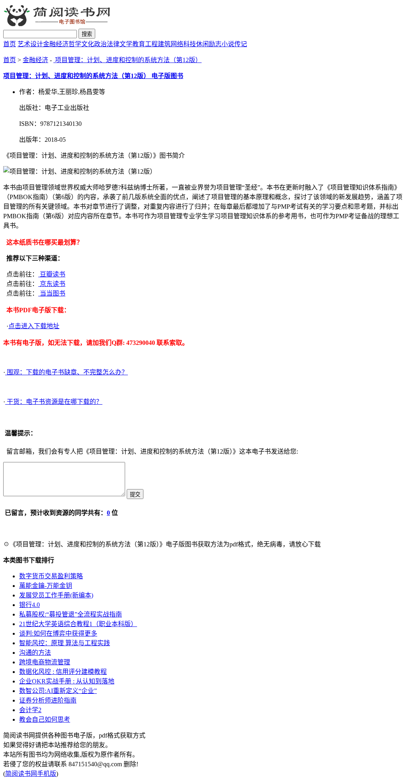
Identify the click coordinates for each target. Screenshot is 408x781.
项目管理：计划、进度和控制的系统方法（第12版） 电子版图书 (93, 75)
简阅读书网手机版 (30, 773)
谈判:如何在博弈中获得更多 (58, 633)
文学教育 (132, 44)
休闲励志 (209, 44)
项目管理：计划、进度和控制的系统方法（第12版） (127, 60)
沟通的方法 (35, 652)
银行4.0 (29, 604)
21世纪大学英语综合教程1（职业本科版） (78, 623)
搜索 (87, 34)
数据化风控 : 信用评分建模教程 (63, 671)
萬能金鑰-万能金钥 (45, 585)
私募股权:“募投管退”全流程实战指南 (70, 614)
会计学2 (30, 710)
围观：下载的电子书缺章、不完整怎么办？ (66, 372)
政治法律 (107, 44)
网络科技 (183, 44)
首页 (9, 44)
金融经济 (56, 44)
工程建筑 (158, 44)
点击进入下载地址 (33, 326)
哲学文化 (81, 44)
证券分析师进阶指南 (47, 700)
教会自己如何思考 (44, 719)
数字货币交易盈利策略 (51, 576)
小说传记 (234, 44)
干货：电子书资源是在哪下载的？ (53, 401)
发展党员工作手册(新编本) (56, 595)
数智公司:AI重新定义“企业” (58, 690)
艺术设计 (30, 44)
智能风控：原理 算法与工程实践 (64, 643)
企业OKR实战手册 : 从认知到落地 (66, 681)
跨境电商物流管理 (44, 662)
